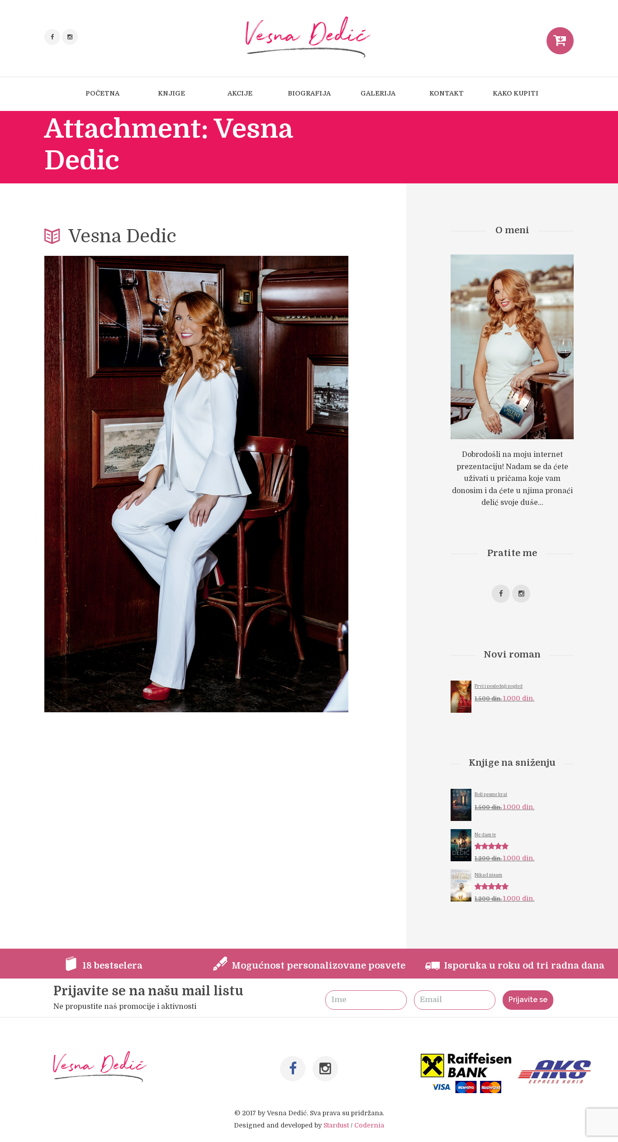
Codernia (369, 1125)
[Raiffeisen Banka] (467, 1059)
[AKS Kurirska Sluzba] (557, 1059)
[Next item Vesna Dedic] (272, 484)
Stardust (336, 1125)
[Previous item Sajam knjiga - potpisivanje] (120, 484)
